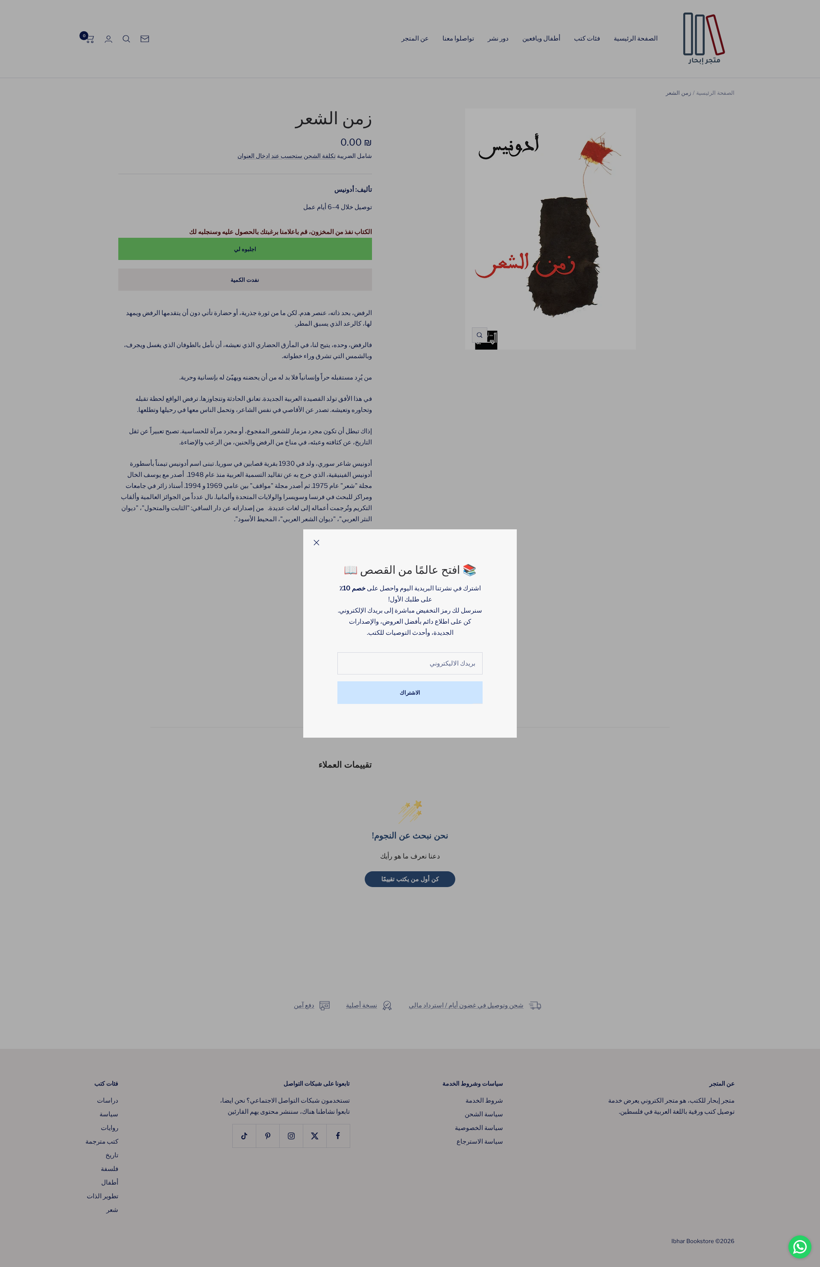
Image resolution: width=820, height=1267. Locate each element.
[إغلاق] (316, 543)
